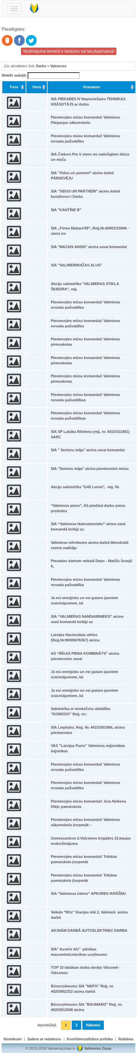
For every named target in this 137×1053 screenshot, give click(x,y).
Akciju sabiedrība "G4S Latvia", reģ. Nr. (85, 487)
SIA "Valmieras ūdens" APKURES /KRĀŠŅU (88, 893)
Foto (14, 87)
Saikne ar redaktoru (44, 1039)
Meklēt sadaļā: (15, 75)
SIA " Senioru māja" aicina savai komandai (88, 450)
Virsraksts (91, 87)
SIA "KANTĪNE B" (66, 210)
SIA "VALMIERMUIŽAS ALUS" (76, 265)
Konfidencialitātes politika (90, 1039)
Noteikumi (13, 1039)
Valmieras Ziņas (97, 1048)
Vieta (36, 87)
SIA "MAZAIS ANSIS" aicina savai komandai (89, 247)
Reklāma (125, 1039)
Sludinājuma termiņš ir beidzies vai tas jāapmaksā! (68, 51)
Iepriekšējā (47, 1025)
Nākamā (93, 1025)
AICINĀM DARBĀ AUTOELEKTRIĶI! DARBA (89, 930)
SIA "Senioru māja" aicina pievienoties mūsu (90, 469)
